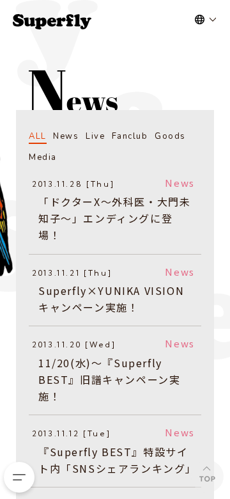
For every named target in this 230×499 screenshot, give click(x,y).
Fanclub (130, 136)
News (66, 136)
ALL (38, 136)
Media (43, 157)
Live (95, 136)
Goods (170, 136)
